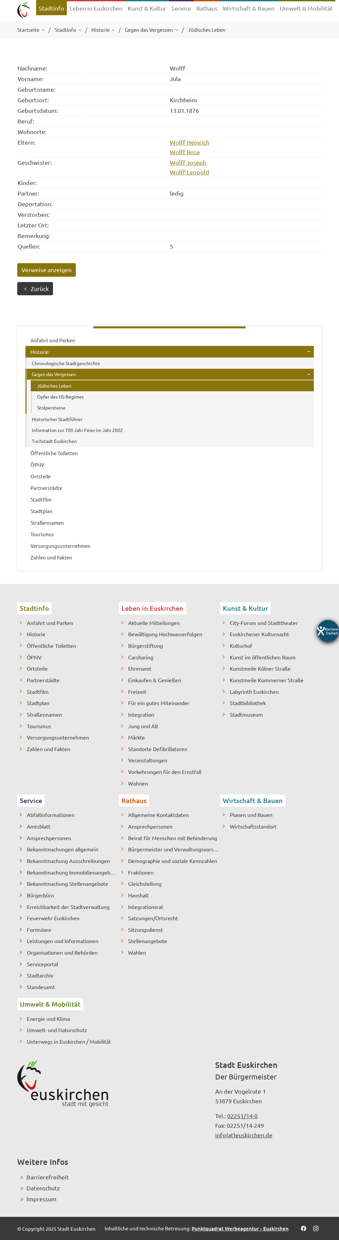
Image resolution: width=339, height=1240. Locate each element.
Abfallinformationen (50, 814)
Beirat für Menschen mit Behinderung (172, 838)
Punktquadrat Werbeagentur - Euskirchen (240, 1228)
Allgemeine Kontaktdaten (158, 814)
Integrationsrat (145, 906)
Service (31, 800)
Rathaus (134, 800)
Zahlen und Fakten (48, 748)
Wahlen (137, 952)
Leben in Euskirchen (152, 608)
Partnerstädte (43, 680)
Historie (36, 634)
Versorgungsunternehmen (58, 737)
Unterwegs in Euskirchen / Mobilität (69, 1041)
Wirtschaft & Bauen (253, 800)
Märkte (136, 737)
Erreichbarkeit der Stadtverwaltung (68, 906)
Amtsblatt (38, 826)
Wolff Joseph (188, 162)
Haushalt (138, 895)
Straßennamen (44, 714)
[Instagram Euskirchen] (316, 1228)
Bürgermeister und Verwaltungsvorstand (174, 849)
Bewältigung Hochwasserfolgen (165, 634)
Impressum (41, 1198)
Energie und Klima (48, 1018)
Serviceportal (42, 964)
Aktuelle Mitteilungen (154, 622)
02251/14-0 (242, 1115)
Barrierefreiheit (47, 1176)
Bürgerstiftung (145, 645)
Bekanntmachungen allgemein (62, 849)
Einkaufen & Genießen (154, 680)
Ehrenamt (139, 668)
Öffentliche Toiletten (51, 645)
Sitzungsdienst (145, 929)
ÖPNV (34, 657)
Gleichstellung (145, 883)
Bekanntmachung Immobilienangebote (72, 872)
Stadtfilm (38, 691)
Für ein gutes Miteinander (158, 702)
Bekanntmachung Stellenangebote (67, 883)
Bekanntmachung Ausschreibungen (68, 860)
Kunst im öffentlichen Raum (263, 657)
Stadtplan (38, 702)
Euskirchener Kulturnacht (259, 634)
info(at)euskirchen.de (243, 1134)
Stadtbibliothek (248, 702)
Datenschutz (43, 1187)
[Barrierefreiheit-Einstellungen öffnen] (328, 631)
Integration (141, 714)
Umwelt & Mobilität (50, 1004)
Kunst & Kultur (245, 608)
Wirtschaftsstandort (253, 826)
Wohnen (138, 783)
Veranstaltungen (147, 760)
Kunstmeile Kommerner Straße (267, 680)
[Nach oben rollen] (325, 1199)
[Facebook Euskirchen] (303, 1228)
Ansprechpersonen (49, 838)
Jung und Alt (143, 726)
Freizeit (137, 691)
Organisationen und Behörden (62, 952)
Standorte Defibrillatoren (157, 748)
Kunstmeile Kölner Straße (260, 668)
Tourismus (39, 726)
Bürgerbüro (40, 895)
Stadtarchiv (40, 975)
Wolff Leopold (189, 171)
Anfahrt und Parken (50, 622)
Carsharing (140, 657)
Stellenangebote (147, 940)
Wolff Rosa (185, 151)
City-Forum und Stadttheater (264, 622)
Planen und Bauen (251, 814)
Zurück (40, 288)
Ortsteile (37, 668)
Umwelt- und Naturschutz (57, 1029)
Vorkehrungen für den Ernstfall (164, 771)
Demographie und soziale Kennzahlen (172, 860)
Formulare (39, 929)
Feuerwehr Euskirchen (53, 918)
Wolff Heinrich (189, 142)
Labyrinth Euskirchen (254, 691)
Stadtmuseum (246, 714)
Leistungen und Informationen (62, 940)
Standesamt (41, 986)
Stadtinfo (34, 608)
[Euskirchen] (23, 11)
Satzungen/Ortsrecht (153, 918)
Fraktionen (141, 872)
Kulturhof (241, 645)
